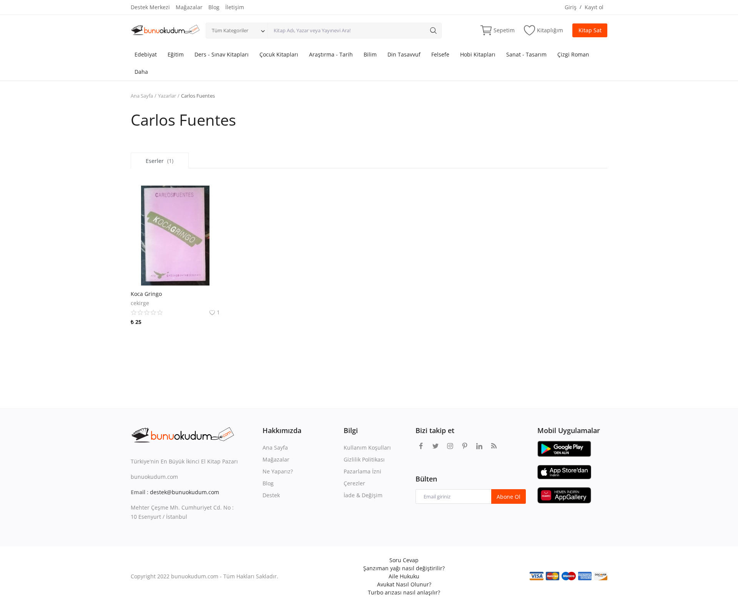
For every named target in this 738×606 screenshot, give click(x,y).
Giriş (571, 7)
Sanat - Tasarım (526, 54)
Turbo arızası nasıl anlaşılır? (404, 592)
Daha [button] (141, 71)
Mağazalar (189, 7)
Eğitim (176, 54)
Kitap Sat (590, 30)
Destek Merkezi (150, 7)
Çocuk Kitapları (278, 54)
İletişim (234, 7)
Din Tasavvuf (404, 54)
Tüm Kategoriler (230, 30)
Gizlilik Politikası (364, 459)
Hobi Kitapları (477, 54)
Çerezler (354, 483)
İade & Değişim (363, 495)
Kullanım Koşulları (367, 447)
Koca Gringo (146, 293)
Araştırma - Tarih (331, 54)
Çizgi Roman (573, 54)
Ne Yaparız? (278, 471)
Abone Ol (508, 496)
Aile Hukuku (404, 576)
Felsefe (440, 54)
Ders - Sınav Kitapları (221, 54)
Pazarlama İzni (362, 471)
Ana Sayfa (142, 95)
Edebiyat (146, 54)
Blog (213, 7)
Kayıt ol (594, 7)
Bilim (370, 54)
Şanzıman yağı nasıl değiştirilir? (404, 568)
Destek (271, 495)
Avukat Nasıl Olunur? (404, 584)
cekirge (140, 303)
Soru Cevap (404, 560)
